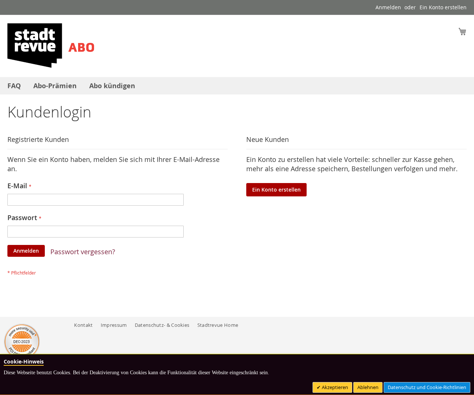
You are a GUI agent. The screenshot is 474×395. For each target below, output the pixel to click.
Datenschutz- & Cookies (162, 325)
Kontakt (83, 325)
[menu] (237, 85)
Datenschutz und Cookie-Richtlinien (427, 387)
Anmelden (388, 7)
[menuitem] (14, 85)
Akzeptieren (334, 387)
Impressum (114, 325)
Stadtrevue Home (217, 325)
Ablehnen (367, 387)
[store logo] (50, 45)
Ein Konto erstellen (443, 7)
